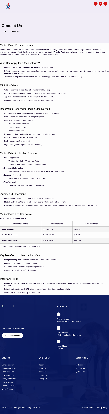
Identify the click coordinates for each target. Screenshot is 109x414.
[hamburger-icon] (84, 6)
